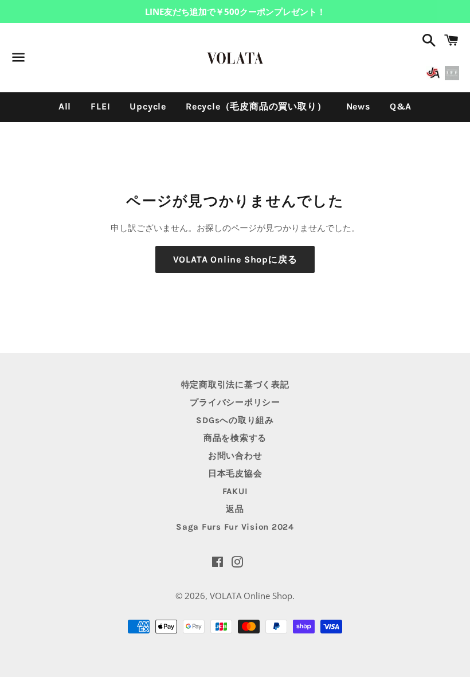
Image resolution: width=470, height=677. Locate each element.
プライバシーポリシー (235, 402)
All (64, 106)
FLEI (100, 106)
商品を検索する (235, 438)
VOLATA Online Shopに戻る (235, 259)
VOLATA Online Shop (251, 595)
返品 (235, 509)
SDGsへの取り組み (235, 420)
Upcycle (148, 106)
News (358, 106)
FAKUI (235, 491)
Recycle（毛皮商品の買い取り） (256, 106)
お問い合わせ (235, 456)
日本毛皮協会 (235, 473)
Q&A (401, 106)
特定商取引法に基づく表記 (235, 384)
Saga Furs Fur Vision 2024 (235, 527)
